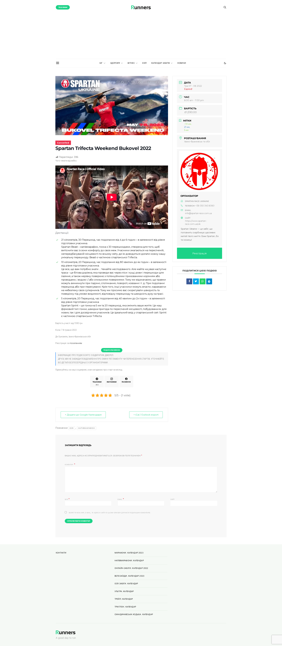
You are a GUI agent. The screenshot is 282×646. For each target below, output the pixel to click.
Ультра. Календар (124, 591)
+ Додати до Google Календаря (83, 414)
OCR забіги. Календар (126, 583)
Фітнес (131, 63)
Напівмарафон (86, 428)
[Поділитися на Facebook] (189, 281)
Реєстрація (199, 253)
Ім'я (67, 499)
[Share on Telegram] (209, 281)
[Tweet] (196, 281)
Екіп (144, 63)
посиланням (76, 343)
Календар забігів (160, 63)
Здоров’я (115, 63)
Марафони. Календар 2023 (129, 553)
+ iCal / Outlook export (146, 414)
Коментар (69, 464)
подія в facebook (111, 350)
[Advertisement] (141, 36)
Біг (101, 63)
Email (121, 499)
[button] (225, 63)
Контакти (61, 553)
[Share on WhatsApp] (202, 281)
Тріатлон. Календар (125, 607)
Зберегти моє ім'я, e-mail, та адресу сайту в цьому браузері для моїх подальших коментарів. (110, 513)
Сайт (172, 499)
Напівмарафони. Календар (129, 560)
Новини (181, 63)
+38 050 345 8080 (204, 205)
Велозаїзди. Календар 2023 (129, 576)
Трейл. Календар (124, 599)
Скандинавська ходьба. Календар (134, 614)
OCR (72, 428)
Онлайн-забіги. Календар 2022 (131, 568)
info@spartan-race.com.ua (198, 213)
